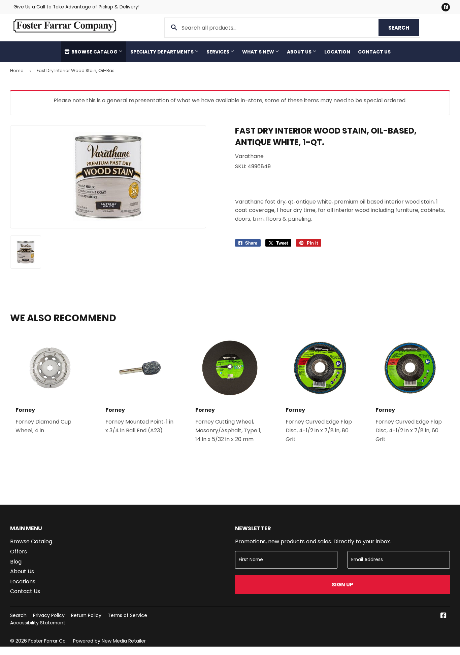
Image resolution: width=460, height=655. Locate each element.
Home (17, 70)
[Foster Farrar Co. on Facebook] (443, 616)
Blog (16, 562)
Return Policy (86, 615)
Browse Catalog (94, 51)
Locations (22, 581)
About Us (300, 51)
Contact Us (374, 51)
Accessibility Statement (37, 622)
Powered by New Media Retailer (109, 641)
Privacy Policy (49, 615)
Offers (18, 551)
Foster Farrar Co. (47, 641)
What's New (258, 51)
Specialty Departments (162, 51)
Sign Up (342, 584)
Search (403, 27)
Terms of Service (127, 615)
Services (218, 51)
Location (337, 51)
